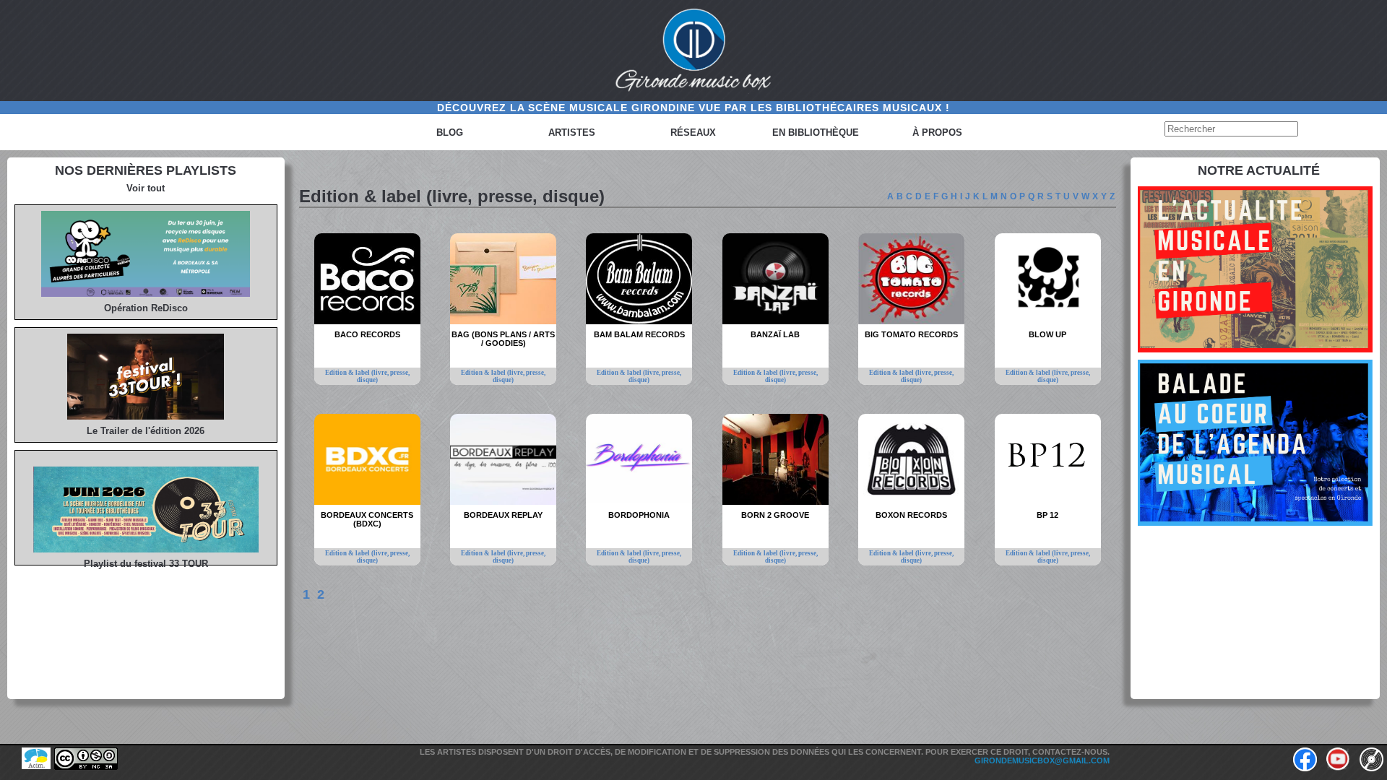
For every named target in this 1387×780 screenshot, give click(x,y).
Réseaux (693, 132)
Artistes (571, 132)
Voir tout (145, 188)
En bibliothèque (815, 132)
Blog (449, 132)
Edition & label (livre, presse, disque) (367, 376)
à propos (937, 132)
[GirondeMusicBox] (693, 50)
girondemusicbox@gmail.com (1042, 760)
